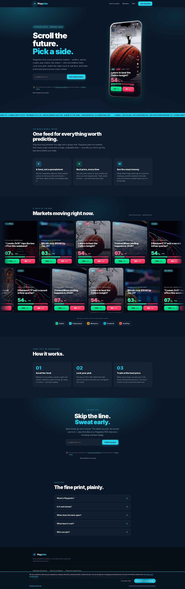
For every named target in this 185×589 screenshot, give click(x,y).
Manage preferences (35, 586)
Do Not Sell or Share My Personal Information (142, 586)
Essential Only (126, 581)
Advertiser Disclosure (40, 570)
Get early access (76, 77)
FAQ (133, 4)
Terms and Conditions (61, 87)
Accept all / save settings (145, 581)
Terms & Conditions (56, 570)
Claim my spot (110, 442)
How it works (114, 4)
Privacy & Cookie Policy (73, 570)
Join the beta (145, 4)
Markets (125, 4)
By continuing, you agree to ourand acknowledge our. (61, 88)
